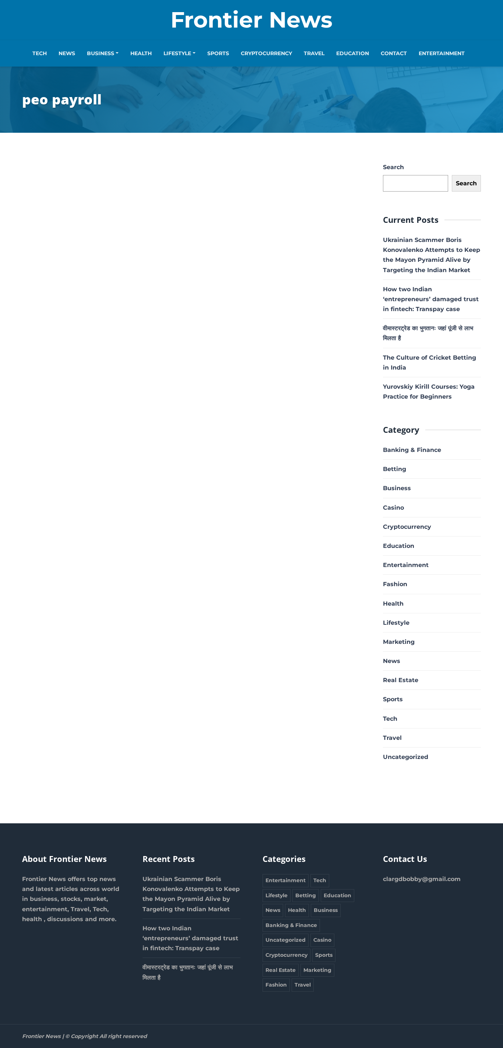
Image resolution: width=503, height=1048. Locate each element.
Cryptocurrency (266, 53)
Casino (393, 507)
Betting (394, 469)
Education (352, 53)
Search (393, 167)
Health (141, 53)
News (67, 53)
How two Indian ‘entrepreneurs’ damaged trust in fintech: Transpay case (431, 299)
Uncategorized (405, 756)
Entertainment (442, 53)
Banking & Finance (412, 449)
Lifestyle (177, 53)
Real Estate (400, 680)
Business (100, 53)
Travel (314, 53)
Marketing (399, 641)
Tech (39, 53)
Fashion (395, 584)
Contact (394, 53)
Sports (218, 53)
